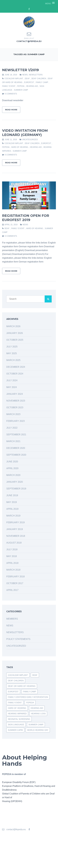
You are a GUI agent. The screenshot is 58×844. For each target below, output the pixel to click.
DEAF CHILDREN (38, 78)
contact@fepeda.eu (29, 41)
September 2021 (16, 434)
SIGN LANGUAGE (16, 724)
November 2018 (15, 536)
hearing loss (38, 713)
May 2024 (11, 387)
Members (12, 619)
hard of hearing (19, 147)
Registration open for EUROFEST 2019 (25, 218)
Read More (11, 109)
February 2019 (15, 522)
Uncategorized (30, 139)
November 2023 (15, 401)
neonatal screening (19, 719)
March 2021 (13, 441)
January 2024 (14, 394)
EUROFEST (29, 82)
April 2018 (12, 563)
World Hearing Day (37, 730)
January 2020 (14, 482)
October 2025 (14, 340)
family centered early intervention (28, 697)
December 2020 (15, 448)
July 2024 (11, 380)
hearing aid (32, 86)
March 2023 (13, 414)
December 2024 (15, 367)
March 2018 (13, 570)
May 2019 (11, 502)
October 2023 (14, 407)
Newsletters (36, 75)
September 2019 (16, 488)
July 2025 (11, 346)
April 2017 (12, 590)
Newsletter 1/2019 (20, 70)
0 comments (11, 94)
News (25, 75)
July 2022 (11, 428)
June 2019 (12, 495)
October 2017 (14, 583)
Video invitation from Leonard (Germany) (25, 132)
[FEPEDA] (29, 22)
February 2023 (15, 421)
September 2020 (16, 455)
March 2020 (13, 475)
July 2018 (11, 549)
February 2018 (15, 576)
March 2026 (13, 326)
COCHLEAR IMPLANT (14, 78)
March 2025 (13, 360)
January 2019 (14, 529)
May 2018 (11, 556)
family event (8, 86)
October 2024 (14, 373)
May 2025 (11, 353)
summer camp (21, 90)
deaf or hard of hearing (21, 686)
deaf (27, 78)
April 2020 (12, 468)
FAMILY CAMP (42, 82)
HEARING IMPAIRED (17, 713)
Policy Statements (18, 639)
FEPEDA (20, 86)
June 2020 (12, 461)
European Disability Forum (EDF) (18, 782)
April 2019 (12, 509)
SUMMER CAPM (15, 730)
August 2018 (14, 543)
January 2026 (14, 333)
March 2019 (13, 515)
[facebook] (29, 9)
